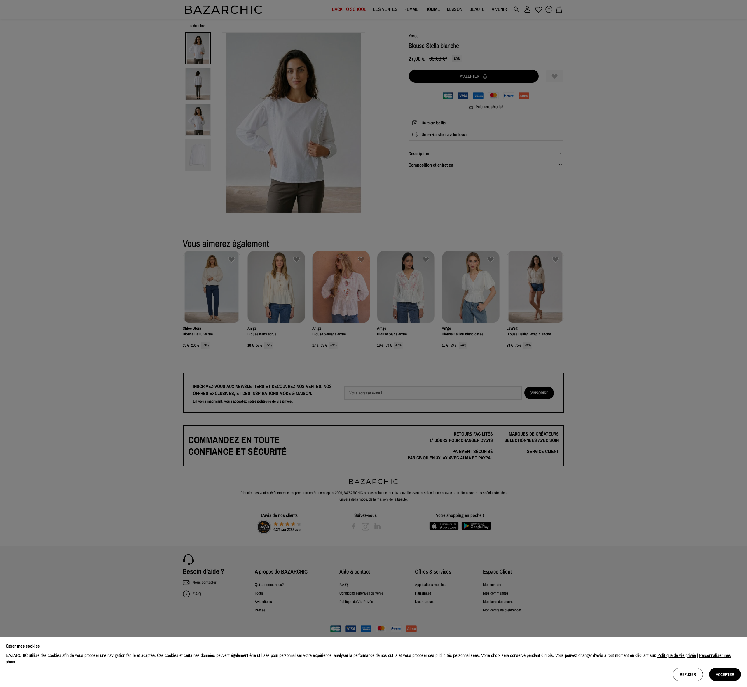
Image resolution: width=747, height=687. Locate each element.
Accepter (725, 674)
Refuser (688, 674)
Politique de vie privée (676, 655)
